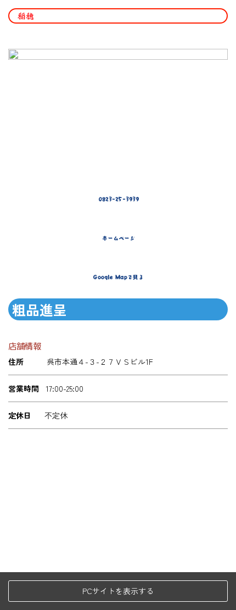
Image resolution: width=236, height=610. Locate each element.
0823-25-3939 (118, 199)
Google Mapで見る (118, 277)
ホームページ (118, 238)
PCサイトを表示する (118, 590)
